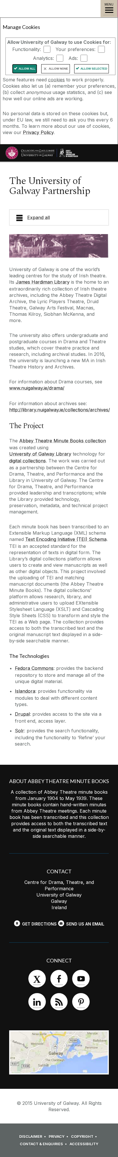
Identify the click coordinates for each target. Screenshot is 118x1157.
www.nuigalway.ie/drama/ (36, 388)
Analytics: (43, 58)
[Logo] (68, 153)
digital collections (27, 461)
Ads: (73, 58)
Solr (19, 731)
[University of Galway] (30, 154)
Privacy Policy (38, 132)
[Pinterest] (80, 1001)
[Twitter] (37, 978)
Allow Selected (93, 68)
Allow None (58, 68)
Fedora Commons (34, 668)
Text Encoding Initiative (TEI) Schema (66, 539)
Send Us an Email (85, 923)
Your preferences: (75, 49)
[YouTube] (80, 978)
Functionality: (26, 49)
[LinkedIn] (37, 1001)
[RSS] (59, 1001)
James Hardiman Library (43, 282)
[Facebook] (59, 978)
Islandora (25, 691)
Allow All (27, 68)
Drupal (22, 714)
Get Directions (39, 923)
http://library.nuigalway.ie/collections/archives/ (59, 410)
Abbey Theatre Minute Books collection (62, 441)
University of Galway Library (40, 454)
